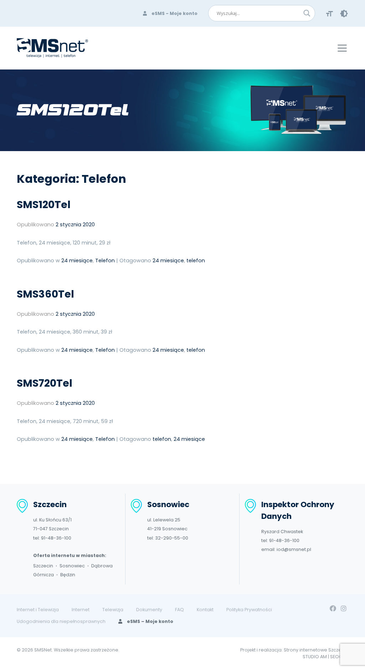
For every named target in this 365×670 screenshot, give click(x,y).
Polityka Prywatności (249, 610)
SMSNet (43, 650)
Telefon (105, 260)
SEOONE (339, 657)
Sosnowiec (72, 566)
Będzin (67, 575)
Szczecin (43, 566)
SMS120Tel (44, 204)
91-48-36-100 (56, 538)
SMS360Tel (45, 294)
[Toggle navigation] (342, 48)
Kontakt (205, 610)
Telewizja (112, 610)
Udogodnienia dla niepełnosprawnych (61, 621)
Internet (80, 610)
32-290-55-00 (171, 538)
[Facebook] (333, 608)
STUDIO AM (315, 657)
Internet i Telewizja (38, 610)
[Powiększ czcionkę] (329, 13)
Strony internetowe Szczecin (316, 650)
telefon (195, 260)
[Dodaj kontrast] (344, 13)
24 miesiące (77, 260)
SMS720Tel (44, 383)
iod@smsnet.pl (294, 549)
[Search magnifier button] (307, 13)
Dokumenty (149, 610)
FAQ (179, 610)
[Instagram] (343, 608)
